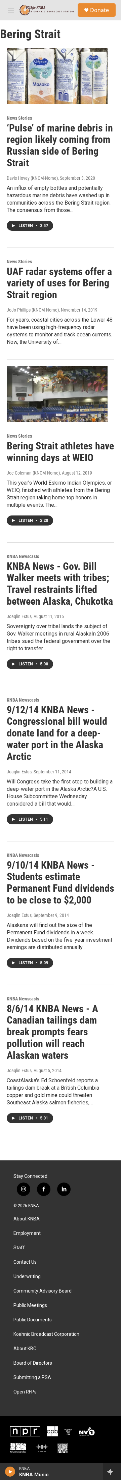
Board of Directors (32, 1363)
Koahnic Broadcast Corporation (46, 1334)
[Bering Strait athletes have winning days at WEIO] (57, 394)
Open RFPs (25, 1391)
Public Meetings (30, 1305)
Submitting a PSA (32, 1377)
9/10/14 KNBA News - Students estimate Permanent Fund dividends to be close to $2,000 (60, 882)
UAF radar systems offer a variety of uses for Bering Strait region (59, 283)
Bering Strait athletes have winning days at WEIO (60, 451)
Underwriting (27, 1276)
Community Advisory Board (42, 1291)
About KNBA (26, 1218)
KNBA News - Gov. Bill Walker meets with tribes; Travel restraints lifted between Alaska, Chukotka (60, 583)
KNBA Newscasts (23, 556)
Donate (99, 10)
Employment (27, 1233)
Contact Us (25, 1262)
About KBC (24, 1348)
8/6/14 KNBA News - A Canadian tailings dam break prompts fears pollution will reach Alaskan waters (52, 1032)
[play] (10, 1471)
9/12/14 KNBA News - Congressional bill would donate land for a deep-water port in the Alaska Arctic (57, 733)
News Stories (19, 118)
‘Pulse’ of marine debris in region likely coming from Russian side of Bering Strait (60, 145)
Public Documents (32, 1319)
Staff (19, 1247)
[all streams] (112, 1471)
